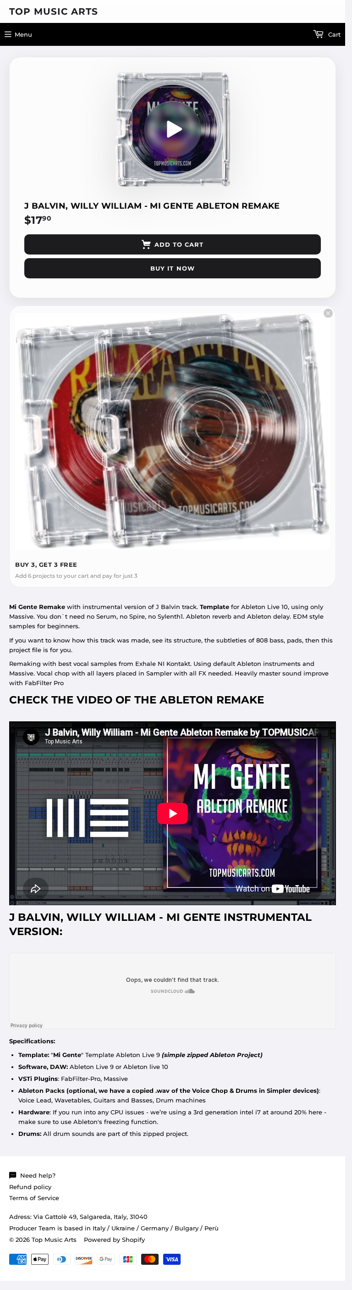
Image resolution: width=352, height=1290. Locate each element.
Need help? (37, 1175)
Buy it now (172, 268)
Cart (333, 34)
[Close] (328, 313)
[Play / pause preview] (172, 129)
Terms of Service (34, 1197)
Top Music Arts (53, 11)
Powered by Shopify (114, 1239)
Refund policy (30, 1186)
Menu (23, 34)
